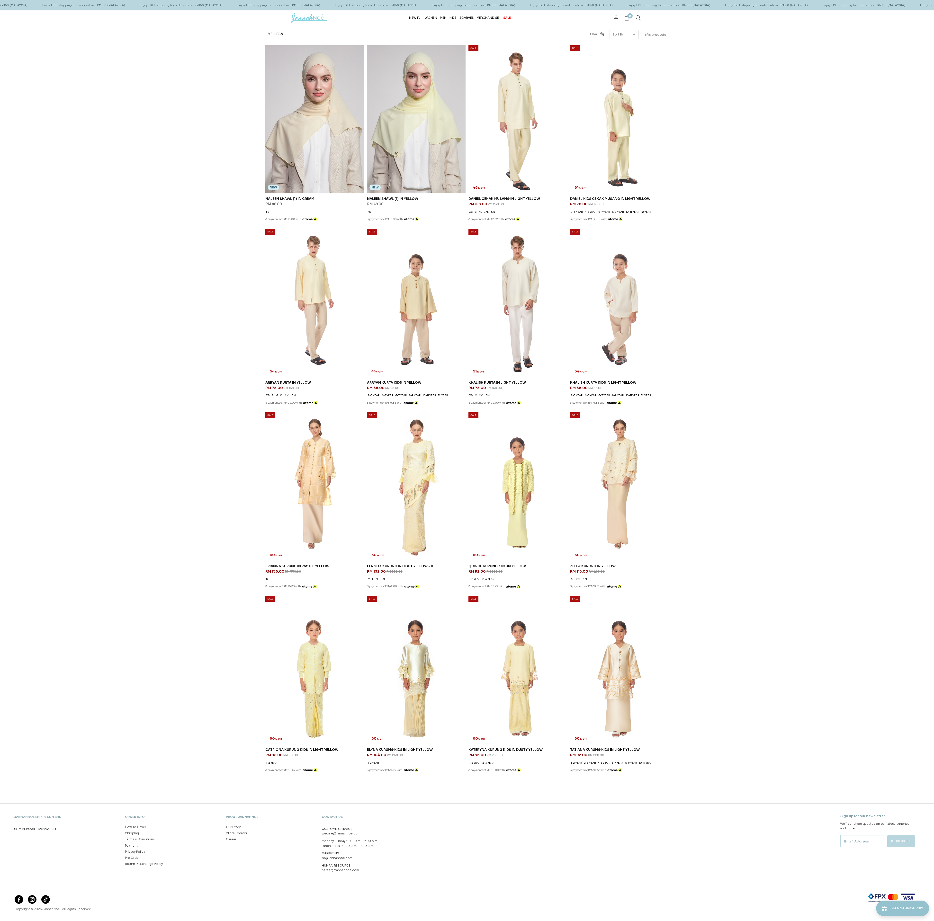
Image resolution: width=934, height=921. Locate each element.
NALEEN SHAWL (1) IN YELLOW (392, 199)
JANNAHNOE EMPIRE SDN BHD (38, 817)
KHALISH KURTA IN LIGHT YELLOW (497, 383)
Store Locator (236, 833)
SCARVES (466, 17)
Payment (131, 845)
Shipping (132, 833)
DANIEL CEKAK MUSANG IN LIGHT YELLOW (504, 199)
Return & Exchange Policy (144, 864)
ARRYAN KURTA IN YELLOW (288, 383)
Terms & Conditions (140, 839)
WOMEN (431, 17)
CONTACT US (332, 817)
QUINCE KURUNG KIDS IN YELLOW (497, 566)
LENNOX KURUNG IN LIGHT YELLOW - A (400, 566)
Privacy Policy (135, 851)
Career (231, 839)
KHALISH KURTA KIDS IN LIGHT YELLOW (603, 383)
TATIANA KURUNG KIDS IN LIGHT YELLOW (605, 750)
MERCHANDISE (488, 17)
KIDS (453, 17)
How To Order (135, 827)
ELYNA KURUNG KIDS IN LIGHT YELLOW (400, 750)
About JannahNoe (242, 817)
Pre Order (132, 857)
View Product (65, 911)
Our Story (233, 827)
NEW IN (414, 17)
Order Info (135, 817)
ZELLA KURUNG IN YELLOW (593, 566)
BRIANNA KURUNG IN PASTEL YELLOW (297, 566)
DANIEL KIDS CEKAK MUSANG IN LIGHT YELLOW (610, 199)
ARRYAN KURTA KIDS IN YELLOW (394, 383)
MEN (443, 17)
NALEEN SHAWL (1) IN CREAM (289, 199)
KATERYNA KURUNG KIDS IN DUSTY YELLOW (505, 750)
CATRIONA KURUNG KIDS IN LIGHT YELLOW (301, 750)
